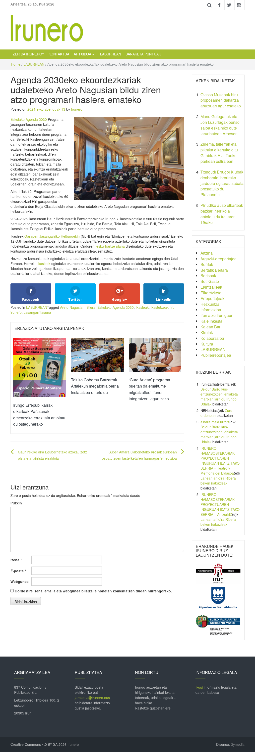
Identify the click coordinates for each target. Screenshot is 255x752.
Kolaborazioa (212, 338)
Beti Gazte (209, 281)
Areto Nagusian (72, 307)
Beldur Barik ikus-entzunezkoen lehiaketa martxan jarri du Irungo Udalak (219, 396)
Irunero (76, 109)
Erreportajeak (212, 298)
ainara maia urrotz (214, 421)
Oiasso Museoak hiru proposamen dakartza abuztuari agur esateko (220, 100)
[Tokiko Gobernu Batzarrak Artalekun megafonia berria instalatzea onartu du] (97, 354)
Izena (16, 559)
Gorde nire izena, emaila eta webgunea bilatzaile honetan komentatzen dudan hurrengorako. (93, 590)
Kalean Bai (210, 327)
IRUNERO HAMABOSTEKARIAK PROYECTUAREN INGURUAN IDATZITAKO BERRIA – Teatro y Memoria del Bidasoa (220, 461)
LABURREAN (110, 53)
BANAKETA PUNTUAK (143, 53)
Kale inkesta (211, 321)
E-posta (18, 570)
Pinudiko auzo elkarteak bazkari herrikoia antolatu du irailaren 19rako (221, 213)
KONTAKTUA (59, 53)
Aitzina (206, 253)
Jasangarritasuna (37, 312)
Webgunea (19, 581)
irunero (16, 312)
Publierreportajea (215, 355)
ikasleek (44, 263)
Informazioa (210, 309)
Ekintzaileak (211, 287)
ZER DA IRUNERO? (28, 53)
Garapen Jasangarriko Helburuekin (52, 236)
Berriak (206, 264)
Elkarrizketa (210, 293)
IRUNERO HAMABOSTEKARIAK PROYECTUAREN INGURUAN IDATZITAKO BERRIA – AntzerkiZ (220, 504)
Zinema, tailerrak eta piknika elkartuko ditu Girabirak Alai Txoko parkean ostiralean (219, 152)
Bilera (90, 307)
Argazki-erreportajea (218, 259)
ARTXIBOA (82, 53)
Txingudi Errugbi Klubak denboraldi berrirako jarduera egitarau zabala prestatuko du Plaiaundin (222, 183)
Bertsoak (208, 275)
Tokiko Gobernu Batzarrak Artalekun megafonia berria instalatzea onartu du (95, 386)
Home (15, 64)
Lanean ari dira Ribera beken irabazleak (218, 481)
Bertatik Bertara (214, 270)
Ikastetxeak (160, 307)
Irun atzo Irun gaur (216, 315)
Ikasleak (142, 307)
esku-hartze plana (110, 246)
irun (174, 307)
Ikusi (199, 687)
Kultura (206, 344)
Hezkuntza (209, 304)
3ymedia (238, 744)
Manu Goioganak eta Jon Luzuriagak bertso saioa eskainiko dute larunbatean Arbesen (220, 125)
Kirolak (206, 332)
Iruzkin (16, 502)
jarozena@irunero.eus (92, 697)
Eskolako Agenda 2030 (28, 119)
